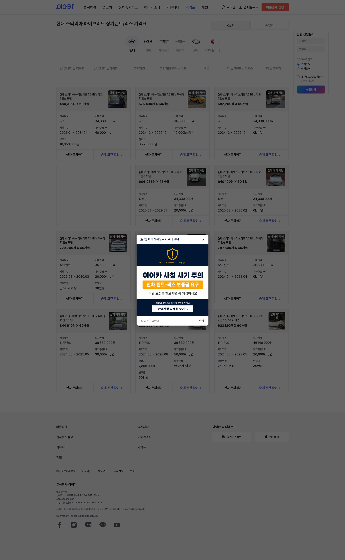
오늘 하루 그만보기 (151, 320)
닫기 (201, 320)
